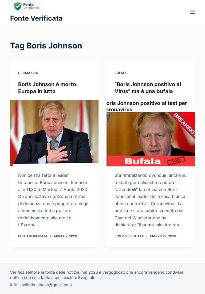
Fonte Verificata (36, 18)
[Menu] (192, 11)
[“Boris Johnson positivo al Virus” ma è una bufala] (151, 133)
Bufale (121, 73)
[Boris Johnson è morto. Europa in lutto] (54, 133)
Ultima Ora (28, 73)
